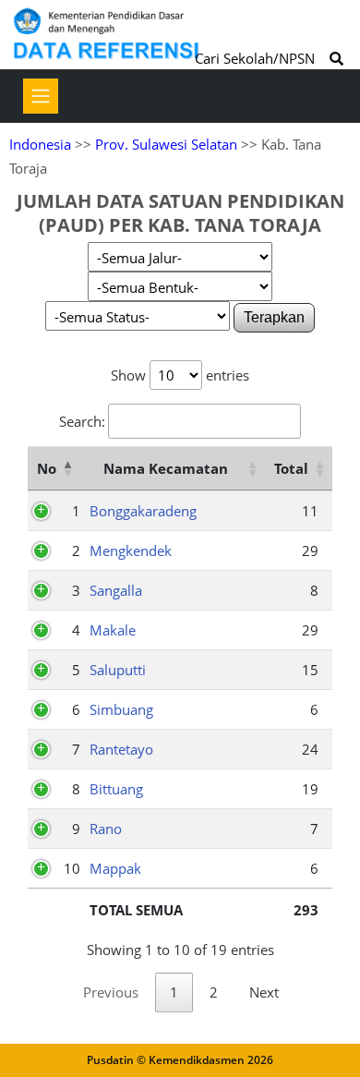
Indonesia (40, 144)
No (46, 468)
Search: (82, 421)
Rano (106, 828)
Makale (113, 630)
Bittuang (116, 789)
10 (72, 868)
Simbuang (121, 709)
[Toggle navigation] (40, 96)
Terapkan (274, 317)
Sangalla (116, 590)
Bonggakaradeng (143, 511)
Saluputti (118, 669)
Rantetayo (121, 749)
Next (264, 992)
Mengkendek (131, 550)
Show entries (180, 375)
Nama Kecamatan (165, 468)
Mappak (115, 868)
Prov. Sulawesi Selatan (166, 144)
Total (291, 468)
